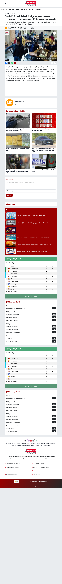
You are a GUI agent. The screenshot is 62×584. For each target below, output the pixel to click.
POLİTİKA (11, 9)
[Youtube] (31, 440)
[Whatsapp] (36, 440)
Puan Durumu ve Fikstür (12, 471)
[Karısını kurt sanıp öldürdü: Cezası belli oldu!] (44, 161)
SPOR (17, 9)
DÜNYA (31, 9)
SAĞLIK (38, 443)
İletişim (28, 445)
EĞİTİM (14, 445)
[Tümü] (55, 204)
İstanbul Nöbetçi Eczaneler (13, 463)
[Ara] (56, 4)
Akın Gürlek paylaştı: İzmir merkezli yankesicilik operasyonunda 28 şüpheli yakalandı (17, 171)
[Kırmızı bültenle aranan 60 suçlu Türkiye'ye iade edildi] (44, 120)
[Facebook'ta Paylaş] (6, 63)
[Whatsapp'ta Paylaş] (12, 63)
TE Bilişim (35, 486)
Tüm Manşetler (37, 471)
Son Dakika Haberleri (11, 474)
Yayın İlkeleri (47, 445)
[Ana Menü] (5, 3)
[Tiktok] (34, 440)
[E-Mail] (16, 105)
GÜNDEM (4, 9)
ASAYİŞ (13, 13)
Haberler (7, 13)
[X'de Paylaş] (9, 63)
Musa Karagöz (19, 101)
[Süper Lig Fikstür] (55, 302)
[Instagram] (28, 440)
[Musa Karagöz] (9, 102)
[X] (25, 440)
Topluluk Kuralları (39, 445)
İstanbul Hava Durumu (39, 463)
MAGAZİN (24, 9)
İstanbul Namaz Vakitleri (13, 467)
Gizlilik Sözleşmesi (21, 445)
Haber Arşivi (37, 474)
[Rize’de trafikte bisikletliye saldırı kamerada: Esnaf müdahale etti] (18, 120)
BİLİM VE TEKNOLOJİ (50, 443)
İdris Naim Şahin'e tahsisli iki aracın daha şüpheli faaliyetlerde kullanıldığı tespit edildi (43, 150)
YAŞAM (43, 443)
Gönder (9, 195)
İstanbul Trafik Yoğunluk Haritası (41, 467)
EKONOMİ (38, 9)
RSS (17, 481)
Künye (32, 445)
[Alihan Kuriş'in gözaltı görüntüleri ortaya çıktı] (18, 140)
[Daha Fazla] (15, 63)
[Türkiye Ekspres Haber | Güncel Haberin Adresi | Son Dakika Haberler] (31, 4)
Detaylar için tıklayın (31, 296)
